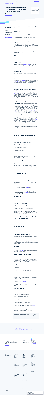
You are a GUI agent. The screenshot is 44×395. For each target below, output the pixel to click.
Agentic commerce (25, 357)
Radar (14, 373)
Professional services (25, 373)
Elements (15, 364)
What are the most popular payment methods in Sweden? (8, 27)
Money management (25, 364)
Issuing (14, 368)
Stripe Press (32, 370)
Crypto (14, 362)
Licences (32, 362)
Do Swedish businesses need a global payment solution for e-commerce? (8, 30)
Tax (14, 376)
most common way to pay (22, 50)
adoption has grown (17, 81)
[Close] (42, 391)
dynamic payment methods (33, 241)
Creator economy (24, 368)
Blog (31, 357)
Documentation (24, 383)
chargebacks (24, 281)
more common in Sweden (26, 64)
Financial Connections (16, 365)
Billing (14, 358)
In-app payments (24, 362)
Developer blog (24, 388)
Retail (23, 375)
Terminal (15, 377)
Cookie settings (33, 364)
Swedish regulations (19, 67)
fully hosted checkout (19, 167)
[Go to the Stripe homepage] (6, 354)
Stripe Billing (21, 250)
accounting (33, 305)
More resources (7, 3)
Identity (15, 366)
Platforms (24, 365)
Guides (32, 355)
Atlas (14, 356)
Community (32, 358)
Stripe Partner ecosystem (25, 379)
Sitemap (32, 363)
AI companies (24, 367)
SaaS (23, 366)
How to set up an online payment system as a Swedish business (8, 32)
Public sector (24, 374)
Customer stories (33, 356)
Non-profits (24, 372)
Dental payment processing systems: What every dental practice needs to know (24, 327)
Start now (7, 345)
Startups (23, 356)
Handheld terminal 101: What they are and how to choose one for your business (24, 328)
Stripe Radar (26, 192)
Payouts (15, 372)
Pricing (14, 355)
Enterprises (24, 355)
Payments (11, 3)
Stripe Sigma (15, 375)
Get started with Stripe (8, 37)
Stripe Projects (24, 387)
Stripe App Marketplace (25, 378)
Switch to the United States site (31, 393)
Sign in (32, 1)
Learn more (32, 13)
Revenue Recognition (16, 374)
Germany (35, 119)
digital (23, 44)
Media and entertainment (25, 371)
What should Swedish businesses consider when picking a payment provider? (8, 35)
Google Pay (23, 80)
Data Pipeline (15, 363)
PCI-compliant (27, 187)
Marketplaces (24, 363)
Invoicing (15, 367)
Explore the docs (33, 343)
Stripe (14, 114)
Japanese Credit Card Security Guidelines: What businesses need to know (23, 329)
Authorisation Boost (16, 357)
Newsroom (32, 369)
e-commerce (21, 59)
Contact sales (36, 1)
